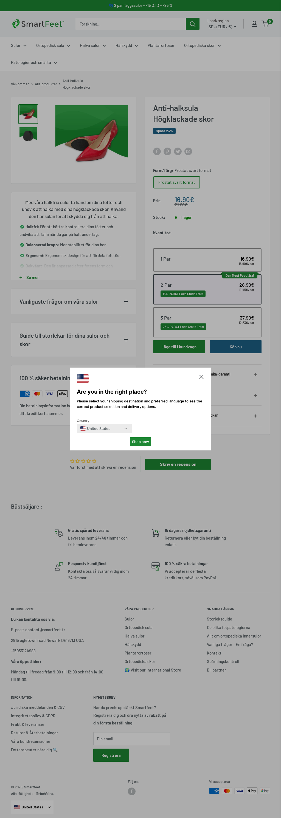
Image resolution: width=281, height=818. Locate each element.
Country (83, 421)
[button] (201, 378)
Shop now (140, 441)
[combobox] (95, 428)
